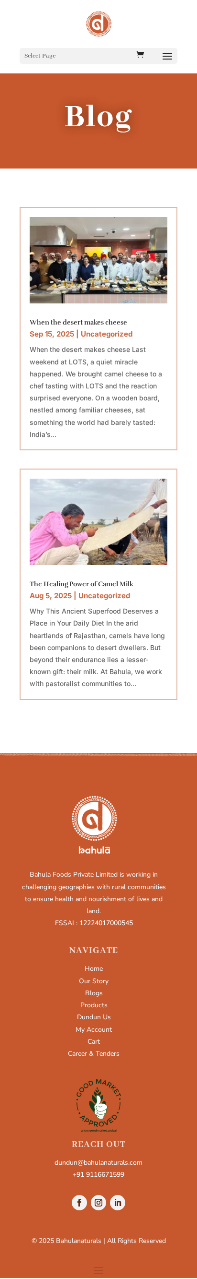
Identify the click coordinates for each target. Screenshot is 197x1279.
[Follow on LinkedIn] (117, 1202)
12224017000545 (106, 923)
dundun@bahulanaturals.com (98, 1162)
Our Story (94, 981)
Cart (94, 1041)
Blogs (94, 993)
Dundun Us (94, 1017)
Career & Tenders (94, 1053)
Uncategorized (106, 333)
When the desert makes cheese (78, 322)
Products (94, 1005)
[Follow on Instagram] (98, 1202)
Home (94, 968)
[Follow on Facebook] (79, 1202)
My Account (94, 1029)
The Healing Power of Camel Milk (81, 584)
